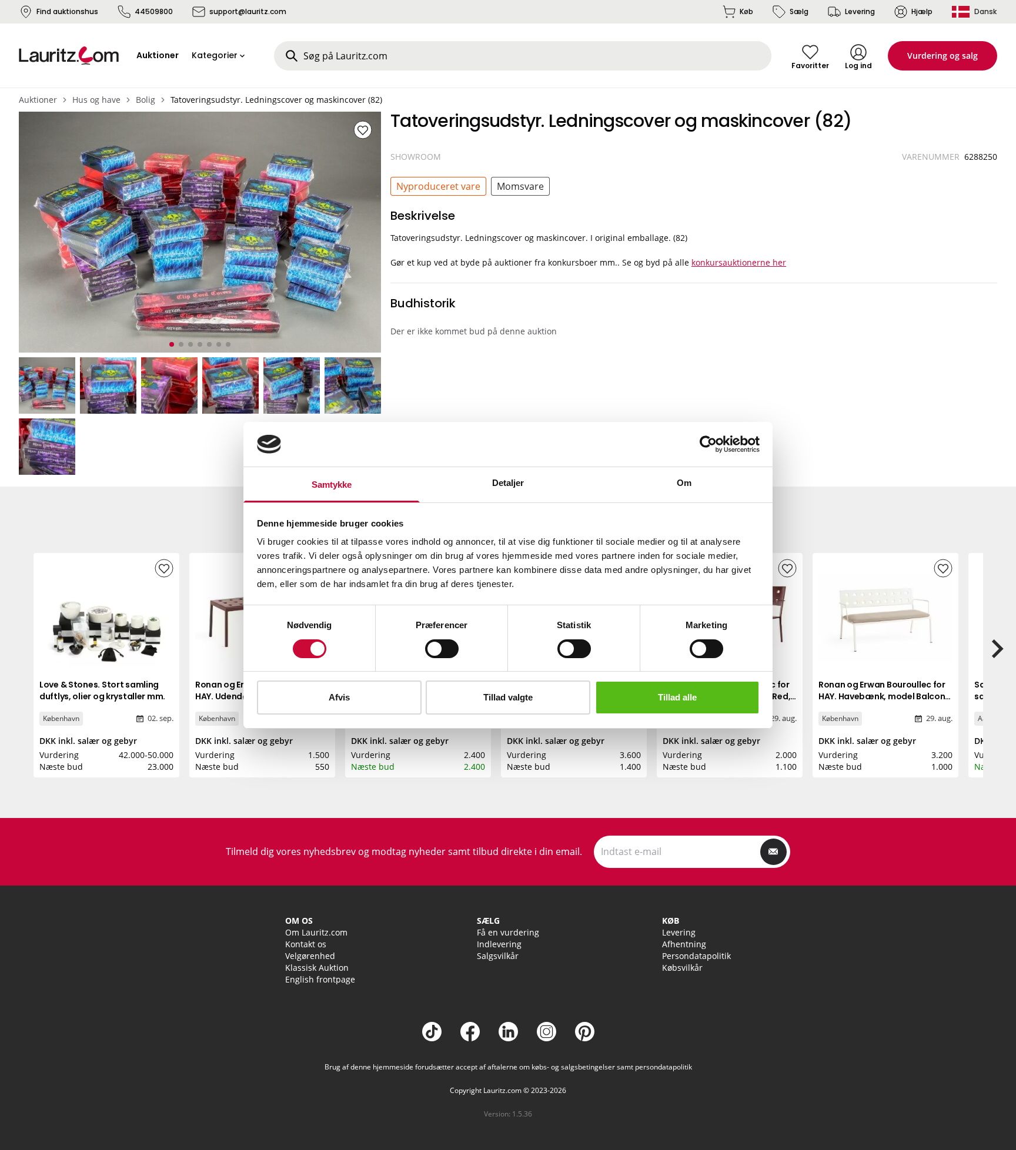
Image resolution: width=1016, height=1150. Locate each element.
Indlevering (499, 944)
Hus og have (96, 99)
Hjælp (922, 11)
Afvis (339, 697)
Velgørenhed (310, 955)
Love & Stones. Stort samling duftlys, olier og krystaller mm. (102, 690)
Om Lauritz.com (316, 932)
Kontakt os (305, 944)
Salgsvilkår (498, 955)
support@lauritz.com (247, 11)
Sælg (799, 11)
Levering (860, 11)
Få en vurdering (508, 932)
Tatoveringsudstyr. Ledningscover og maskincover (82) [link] (276, 99)
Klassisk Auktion (317, 967)
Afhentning (684, 944)
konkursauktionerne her (738, 262)
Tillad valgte (508, 697)
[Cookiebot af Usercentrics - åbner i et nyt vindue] (708, 444)
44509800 (154, 11)
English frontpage (320, 979)
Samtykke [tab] (332, 484)
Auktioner (38, 99)
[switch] (442, 648)
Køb (746, 11)
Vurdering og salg (942, 55)
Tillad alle (677, 697)
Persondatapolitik (696, 955)
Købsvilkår (682, 967)
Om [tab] (684, 483)
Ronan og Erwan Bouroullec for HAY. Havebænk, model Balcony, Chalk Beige (885, 696)
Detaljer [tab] (508, 483)
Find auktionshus (67, 11)
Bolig (145, 99)
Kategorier (215, 55)
